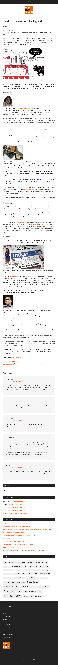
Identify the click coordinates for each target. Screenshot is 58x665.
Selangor (40, 591)
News (16, 361)
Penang (47, 587)
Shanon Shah (9, 596)
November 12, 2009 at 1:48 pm (13, 381)
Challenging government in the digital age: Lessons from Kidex (19, 535)
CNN (31, 224)
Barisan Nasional (35, 562)
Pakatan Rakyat (11, 586)
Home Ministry (13, 31)
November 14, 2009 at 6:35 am (13, 467)
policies (44, 363)
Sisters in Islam (27, 189)
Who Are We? (6, 610)
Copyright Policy (7, 631)
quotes (48, 363)
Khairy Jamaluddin (7, 577)
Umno (19, 595)
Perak (6, 591)
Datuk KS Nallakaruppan (14, 314)
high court (13, 573)
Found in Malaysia (26, 570)
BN (46, 562)
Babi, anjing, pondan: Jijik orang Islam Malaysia (15, 541)
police (19, 591)
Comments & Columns (8, 627)
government (24, 363)
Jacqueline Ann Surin (44, 573)
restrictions (11, 364)
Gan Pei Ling (45, 570)
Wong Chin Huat (28, 596)
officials (40, 363)
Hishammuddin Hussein (22, 573)
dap (25, 566)
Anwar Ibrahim (20, 562)
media (36, 363)
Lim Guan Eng (21, 577)
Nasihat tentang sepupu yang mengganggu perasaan (16, 526)
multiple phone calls (43, 138)
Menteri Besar (44, 578)
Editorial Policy (6, 624)
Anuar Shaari (43, 314)
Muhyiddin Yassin (16, 582)
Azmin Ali (31, 316)
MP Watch (7, 582)
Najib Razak (32, 582)
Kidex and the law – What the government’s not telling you (18, 544)
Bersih (52, 213)
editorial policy (15, 276)
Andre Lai (5, 513)
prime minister (32, 591)
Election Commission (9, 570)
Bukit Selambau (7, 566)
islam (35, 573)
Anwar (17, 318)
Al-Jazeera (36, 224)
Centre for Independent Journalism (25, 108)
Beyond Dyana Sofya (8, 547)
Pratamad (7, 418)
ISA (30, 573)
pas (41, 586)
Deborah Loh (32, 566)
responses (5, 364)
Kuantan (42, 191)
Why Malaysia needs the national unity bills (14, 532)
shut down (44, 230)
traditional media (21, 222)
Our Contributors (7, 613)
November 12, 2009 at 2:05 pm (13, 402)
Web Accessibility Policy (8, 634)
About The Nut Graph (8, 606)
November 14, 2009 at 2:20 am (13, 439)
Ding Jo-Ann (18, 363)
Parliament (24, 587)
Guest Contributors (7, 619)
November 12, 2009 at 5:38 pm (13, 420)
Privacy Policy (6, 637)
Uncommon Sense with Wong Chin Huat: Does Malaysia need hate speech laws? (24, 550)
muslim (23, 582)
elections (18, 570)
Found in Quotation (36, 570)
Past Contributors (7, 616)
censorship (11, 363)
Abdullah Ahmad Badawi (8, 562)
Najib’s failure (6, 538)
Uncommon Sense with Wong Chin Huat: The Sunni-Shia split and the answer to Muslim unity (27, 529)
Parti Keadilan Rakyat (34, 587)
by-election (16, 566)
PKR (13, 591)
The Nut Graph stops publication (17, 501)
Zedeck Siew (38, 596)
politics (25, 591)
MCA (37, 577)
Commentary (12, 361)
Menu (30, 2)
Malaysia (30, 577)
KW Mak (14, 577)
